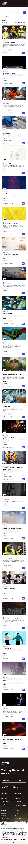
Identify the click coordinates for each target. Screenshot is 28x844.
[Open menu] (25, 3)
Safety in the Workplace (9, 42)
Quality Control (7, 406)
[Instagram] (24, 780)
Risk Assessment (7, 313)
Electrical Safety (7, 284)
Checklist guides (5, 818)
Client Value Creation (8, 648)
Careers (17, 816)
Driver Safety (6, 133)
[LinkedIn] (20, 780)
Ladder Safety (6, 499)
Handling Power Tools (8, 437)
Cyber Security (6, 193)
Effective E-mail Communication (11, 254)
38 (21, 754)
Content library (4, 813)
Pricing (2, 796)
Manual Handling (7, 103)
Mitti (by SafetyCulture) (6, 804)
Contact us (17, 798)
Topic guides (4, 821)
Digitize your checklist (20, 805)
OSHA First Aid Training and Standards (12, 528)
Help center (18, 796)
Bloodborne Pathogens (8, 163)
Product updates (5, 801)
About (16, 813)
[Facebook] (22, 780)
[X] (17, 780)
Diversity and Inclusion (8, 344)
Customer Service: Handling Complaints (13, 619)
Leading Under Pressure (9, 710)
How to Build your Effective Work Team (12, 739)
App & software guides (6, 816)
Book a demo (4, 798)
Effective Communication (9, 588)
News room (18, 818)
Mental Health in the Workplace (10, 559)
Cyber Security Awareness (9, 73)
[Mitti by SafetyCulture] (4, 3)
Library (5, 9)
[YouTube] (15, 780)
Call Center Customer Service (10, 224)
